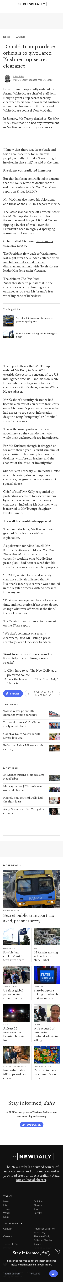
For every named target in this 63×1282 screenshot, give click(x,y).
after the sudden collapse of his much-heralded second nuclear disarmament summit (31, 262)
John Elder (18, 76)
